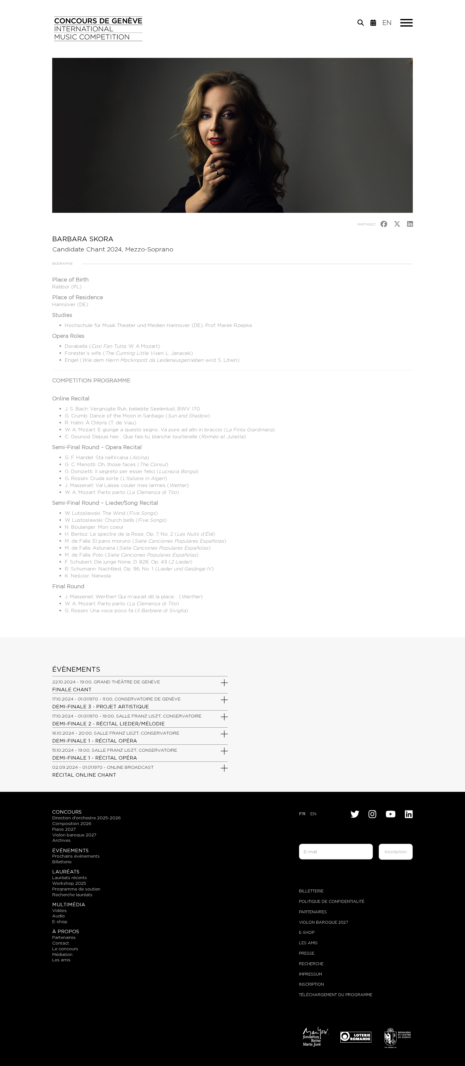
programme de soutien (76, 888)
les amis (61, 959)
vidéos (59, 910)
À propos (65, 931)
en (387, 23)
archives (61, 840)
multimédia (68, 905)
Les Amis (308, 942)
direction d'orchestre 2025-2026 (86, 817)
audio (58, 915)
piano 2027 (64, 829)
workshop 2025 (69, 883)
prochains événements (76, 856)
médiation (62, 954)
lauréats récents (69, 877)
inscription (311, 984)
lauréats (65, 872)
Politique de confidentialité (331, 901)
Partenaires (313, 911)
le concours (65, 948)
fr (302, 813)
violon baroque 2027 (74, 834)
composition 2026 (71, 823)
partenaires (64, 937)
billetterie (61, 861)
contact (60, 943)
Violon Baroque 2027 (323, 922)
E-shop (59, 921)
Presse (306, 953)
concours (67, 812)
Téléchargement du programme (335, 994)
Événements (70, 850)
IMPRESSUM (310, 974)
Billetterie (311, 891)
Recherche (311, 963)
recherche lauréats (72, 894)
